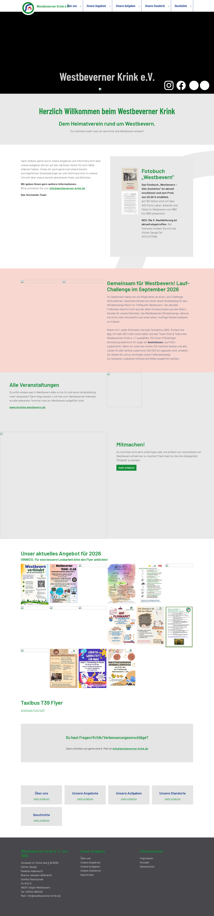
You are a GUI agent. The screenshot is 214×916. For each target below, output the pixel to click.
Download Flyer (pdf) (33, 710)
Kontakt (144, 862)
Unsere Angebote (90, 862)
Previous (194, 85)
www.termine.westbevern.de (27, 407)
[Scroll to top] (207, 909)
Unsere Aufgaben (90, 866)
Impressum (146, 858)
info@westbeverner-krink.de (67, 188)
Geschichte (87, 874)
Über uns (85, 858)
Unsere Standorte (90, 870)
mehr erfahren (126, 467)
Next (204, 85)
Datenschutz (147, 866)
